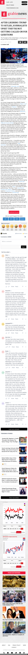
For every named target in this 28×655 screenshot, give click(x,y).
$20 (17, 219)
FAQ (9, 645)
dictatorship (16, 192)
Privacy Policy (16, 645)
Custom (22, 219)
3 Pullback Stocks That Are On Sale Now (13, 588)
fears (14, 186)
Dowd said (21, 181)
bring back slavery (10, 191)
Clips (7, 2)
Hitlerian (14, 107)
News (24, 645)
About (4, 645)
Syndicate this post (14, 212)
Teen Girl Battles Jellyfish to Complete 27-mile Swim (13, 635)
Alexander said (15, 86)
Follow (25, 4)
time (24, 111)
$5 (5, 219)
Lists (11, 2)
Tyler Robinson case (12, 8)
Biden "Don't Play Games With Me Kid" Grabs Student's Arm (13, 604)
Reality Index (10, 5)
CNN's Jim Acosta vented (7, 123)
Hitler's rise (23, 104)
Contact (14, 647)
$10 (11, 219)
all (20, 111)
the (22, 111)
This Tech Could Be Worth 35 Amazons (13, 619)
